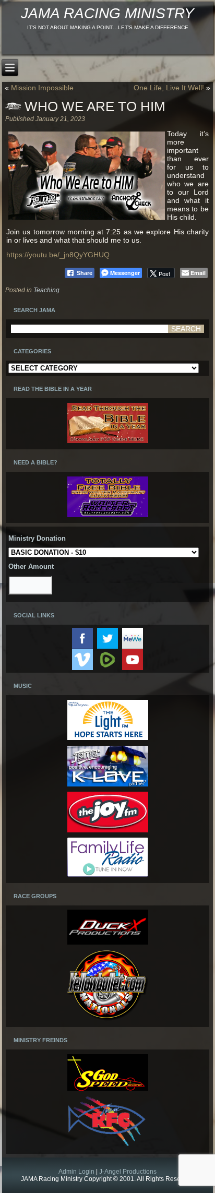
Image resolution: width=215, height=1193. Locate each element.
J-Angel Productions (128, 1171)
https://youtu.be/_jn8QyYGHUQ (58, 254)
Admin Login (76, 1171)
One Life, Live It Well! (169, 87)
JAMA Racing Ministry (107, 13)
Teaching (46, 290)
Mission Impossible (42, 87)
